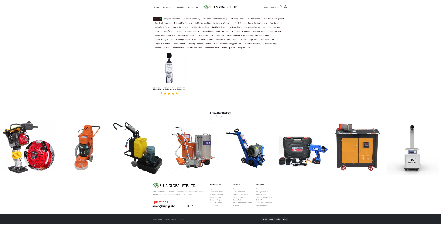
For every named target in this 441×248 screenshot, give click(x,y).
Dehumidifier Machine (183, 23)
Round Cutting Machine (164, 39)
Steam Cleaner (179, 43)
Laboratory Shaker (205, 31)
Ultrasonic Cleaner (162, 48)
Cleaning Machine (238, 19)
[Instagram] (192, 206)
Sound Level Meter (223, 39)
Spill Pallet (254, 39)
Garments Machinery (180, 27)
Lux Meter (246, 31)
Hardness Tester (235, 27)
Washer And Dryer (212, 48)
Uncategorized (178, 48)
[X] (188, 206)
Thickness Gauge (270, 43)
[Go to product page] (169, 68)
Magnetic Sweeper (260, 31)
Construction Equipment (274, 19)
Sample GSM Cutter (172, 19)
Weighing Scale (244, 48)
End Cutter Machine (203, 23)
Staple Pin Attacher (162, 43)
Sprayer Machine (267, 39)
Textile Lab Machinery (252, 43)
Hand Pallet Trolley (219, 27)
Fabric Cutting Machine (257, 23)
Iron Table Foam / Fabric (164, 31)
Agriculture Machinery (191, 19)
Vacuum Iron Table (194, 48)
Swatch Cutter (211, 43)
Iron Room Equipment (271, 27)
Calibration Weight (220, 19)
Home (156, 7)
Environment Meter (221, 23)
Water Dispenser (228, 48)
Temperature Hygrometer (230, 43)
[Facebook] (184, 206)
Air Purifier (207, 19)
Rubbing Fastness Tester (186, 39)
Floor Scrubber (275, 23)
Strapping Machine (195, 43)
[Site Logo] (220, 7)
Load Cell (236, 31)
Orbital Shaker (202, 35)
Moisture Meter (276, 31)
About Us (180, 7)
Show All (158, 19)
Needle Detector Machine (165, 35)
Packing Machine (217, 35)
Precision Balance (262, 35)
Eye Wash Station (239, 23)
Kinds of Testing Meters (186, 31)
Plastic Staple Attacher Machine (240, 35)
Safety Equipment (206, 39)
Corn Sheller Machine (163, 23)
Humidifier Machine (252, 27)
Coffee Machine (254, 19)
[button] (281, 6)
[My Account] (285, 6)
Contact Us (193, 7)
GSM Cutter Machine (200, 27)
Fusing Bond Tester (162, 27)
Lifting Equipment (223, 31)
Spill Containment (240, 39)
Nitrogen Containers (186, 35)
